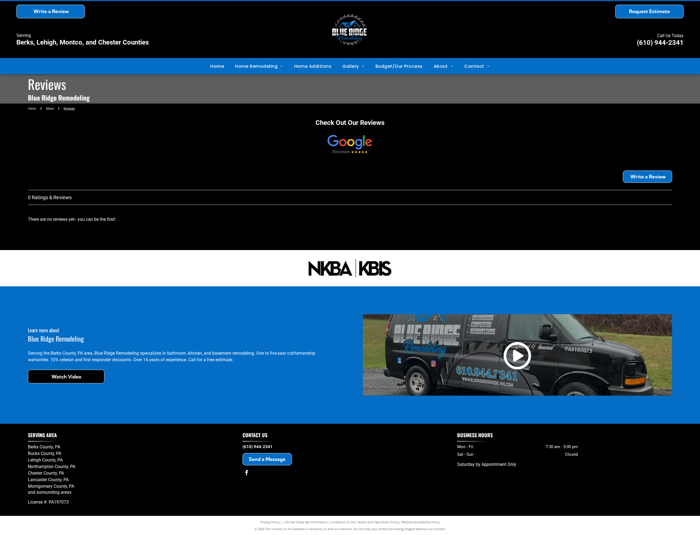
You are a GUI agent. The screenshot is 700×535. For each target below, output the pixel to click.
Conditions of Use (342, 522)
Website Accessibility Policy (420, 522)
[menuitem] (217, 66)
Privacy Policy (270, 522)
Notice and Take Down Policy (378, 522)
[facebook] (247, 473)
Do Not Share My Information (306, 522)
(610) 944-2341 (660, 42)
